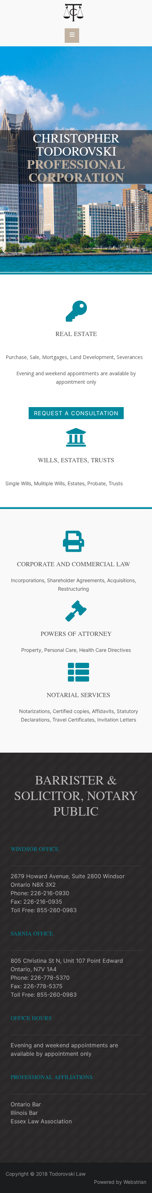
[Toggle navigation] (72, 35)
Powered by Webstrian (120, 1182)
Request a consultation (76, 413)
